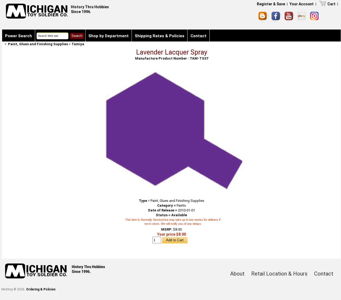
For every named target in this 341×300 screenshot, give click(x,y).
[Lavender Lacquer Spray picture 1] (171, 72)
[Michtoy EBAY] (302, 17)
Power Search (18, 36)
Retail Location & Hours (279, 273)
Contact (198, 36)
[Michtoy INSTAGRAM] (315, 17)
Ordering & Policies (41, 289)
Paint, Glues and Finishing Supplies (38, 44)
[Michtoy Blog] (263, 17)
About (237, 273)
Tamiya (77, 44)
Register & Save (271, 4)
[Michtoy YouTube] (290, 17)
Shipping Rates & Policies (159, 36)
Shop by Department (108, 36)
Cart (331, 4)
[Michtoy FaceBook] (276, 17)
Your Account (302, 4)
